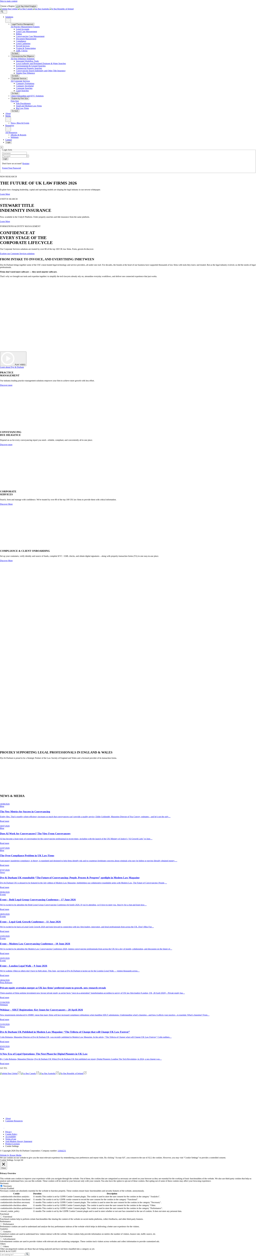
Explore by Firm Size (20, 99)
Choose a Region (7, 6)
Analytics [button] (4, 1229)
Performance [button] (5, 1221)
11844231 (62, 1151)
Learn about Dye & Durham (12, 367)
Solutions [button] (9, 17)
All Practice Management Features (25, 27)
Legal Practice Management (22, 24)
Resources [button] (9, 125)
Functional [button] (4, 1214)
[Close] (8, 20)
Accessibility (10, 1136)
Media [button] (8, 116)
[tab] (26, 6)
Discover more (6, 385)
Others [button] (3, 1244)
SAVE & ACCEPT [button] (8, 1251)
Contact (8, 140)
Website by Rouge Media (10, 1155)
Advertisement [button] (6, 1236)
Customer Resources (14, 1121)
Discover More (6, 504)
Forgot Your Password (11, 168)
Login (8, 142)
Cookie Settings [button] (12, 1146)
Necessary (7, 1186)
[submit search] (27, 1254)
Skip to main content (8, 1)
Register (25, 163)
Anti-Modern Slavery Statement (18, 1141)
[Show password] (28, 156)
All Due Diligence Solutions (23, 59)
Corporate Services (19, 79)
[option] (26, 6)
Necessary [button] (4, 1183)
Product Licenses (12, 1144)
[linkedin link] (6, 1127)
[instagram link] (2, 1127)
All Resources (11, 132)
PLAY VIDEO (19, 365)
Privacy (8, 1132)
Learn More (5, 194)
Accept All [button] (18, 1160)
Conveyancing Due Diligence (23, 56)
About (8, 113)
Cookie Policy (11, 1134)
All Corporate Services (20, 81)
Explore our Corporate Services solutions (17, 253)
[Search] (3, 12)
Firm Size (15, 101)
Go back (15, 53)
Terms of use (10, 1139)
